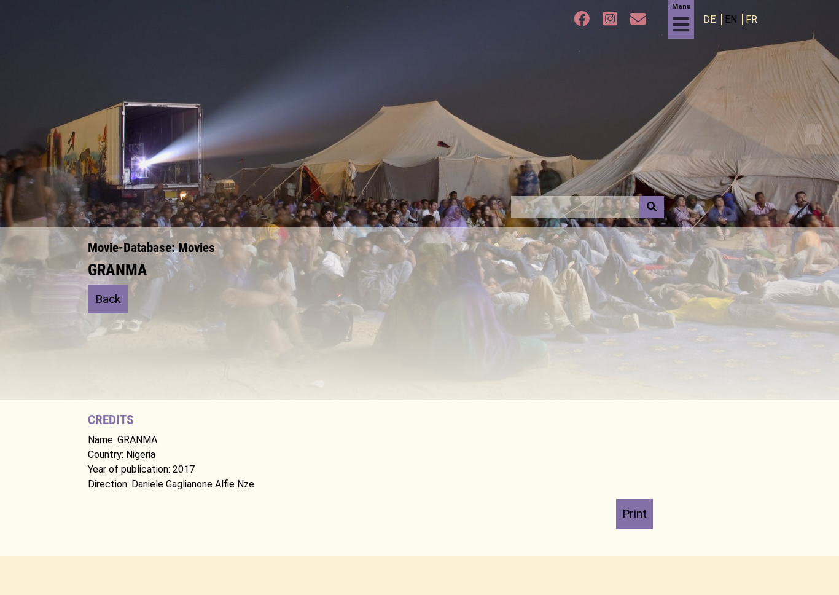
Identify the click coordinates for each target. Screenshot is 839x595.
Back (107, 299)
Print (634, 513)
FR (751, 19)
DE (710, 19)
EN (732, 19)
